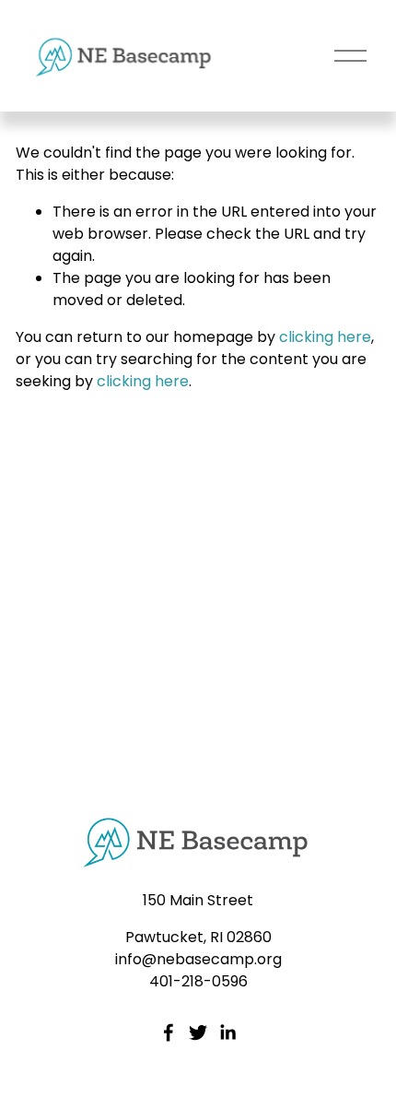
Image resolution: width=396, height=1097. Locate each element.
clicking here (325, 337)
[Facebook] (168, 1032)
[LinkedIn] (227, 1032)
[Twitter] (198, 1032)
